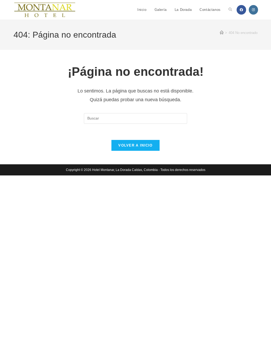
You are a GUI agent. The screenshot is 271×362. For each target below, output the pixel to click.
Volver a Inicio (135, 145)
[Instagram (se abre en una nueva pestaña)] (253, 10)
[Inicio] (221, 33)
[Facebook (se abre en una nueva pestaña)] (241, 10)
